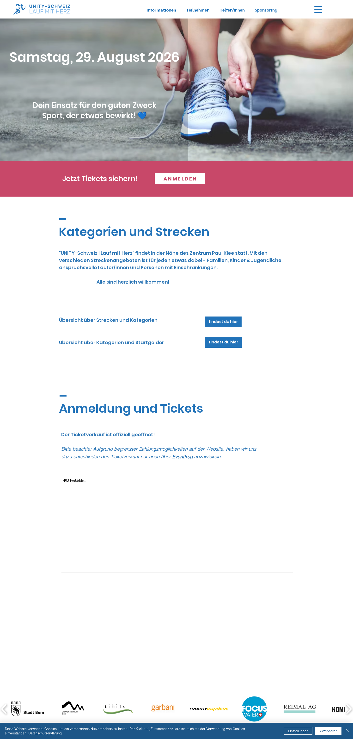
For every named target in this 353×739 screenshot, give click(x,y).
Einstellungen (298, 730)
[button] (318, 9)
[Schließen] (347, 731)
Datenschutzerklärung (45, 733)
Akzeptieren (328, 730)
